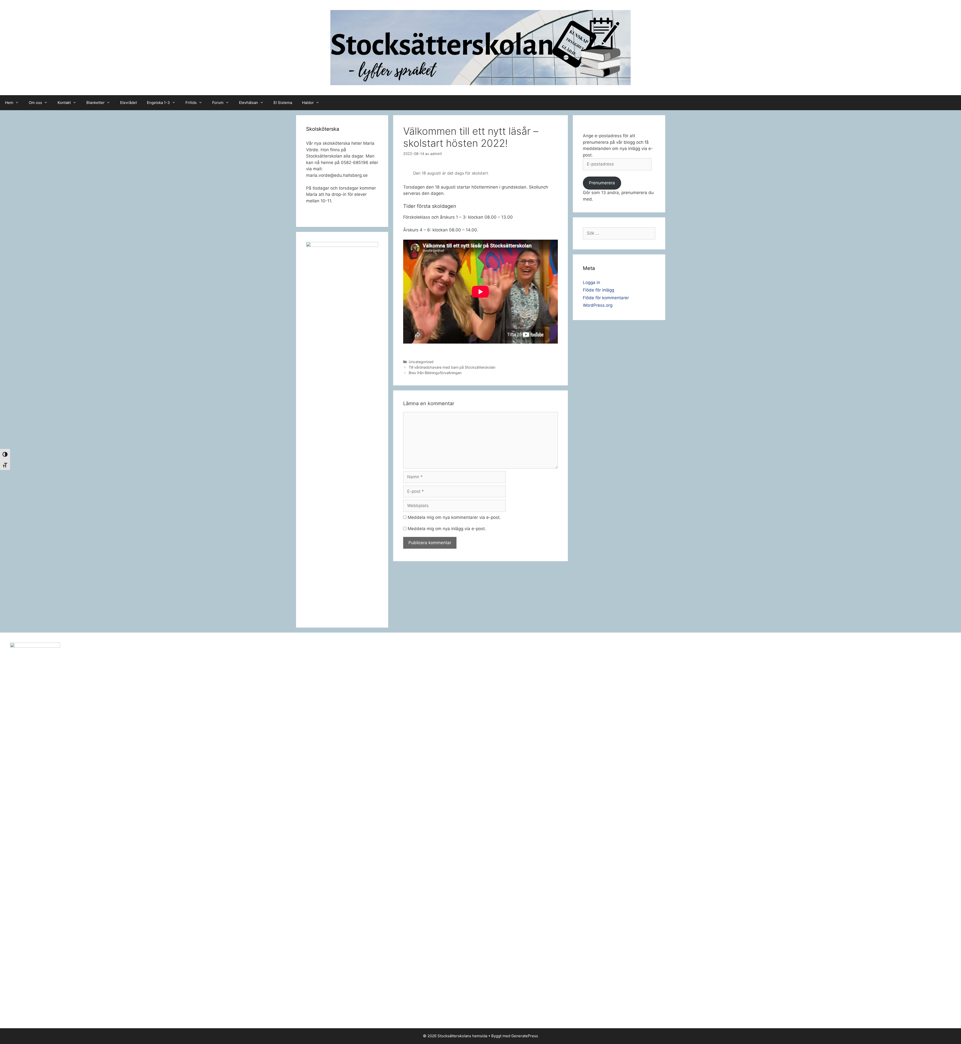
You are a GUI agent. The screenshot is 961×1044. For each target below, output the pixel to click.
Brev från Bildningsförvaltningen (435, 373)
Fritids (191, 102)
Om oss (35, 102)
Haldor (308, 102)
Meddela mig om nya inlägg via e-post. (447, 528)
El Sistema (283, 102)
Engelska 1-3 (158, 102)
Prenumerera (602, 182)
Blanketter (95, 102)
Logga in (591, 282)
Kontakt (64, 102)
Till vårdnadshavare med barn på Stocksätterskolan (452, 367)
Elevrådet (128, 102)
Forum (217, 102)
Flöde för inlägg (598, 289)
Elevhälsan (248, 102)
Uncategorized (421, 362)
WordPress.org (597, 305)
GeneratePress (524, 1035)
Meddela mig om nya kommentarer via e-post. (454, 517)
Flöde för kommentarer (606, 297)
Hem (9, 102)
